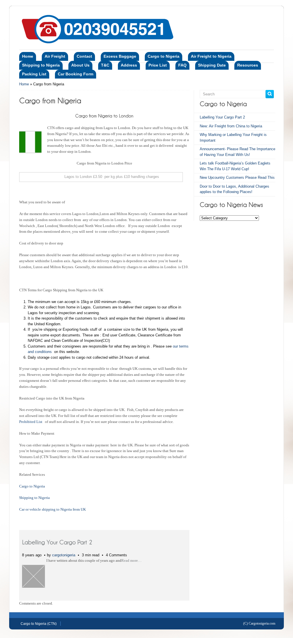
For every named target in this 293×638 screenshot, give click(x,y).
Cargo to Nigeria (163, 56)
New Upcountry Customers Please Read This (237, 177)
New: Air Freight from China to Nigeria (231, 126)
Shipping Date (212, 65)
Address (129, 65)
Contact (84, 56)
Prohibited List (31, 422)
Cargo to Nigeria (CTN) (39, 624)
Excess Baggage (120, 56)
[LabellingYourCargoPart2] (57, 541)
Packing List (34, 74)
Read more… (131, 560)
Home (27, 56)
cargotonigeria (63, 555)
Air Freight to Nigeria (211, 56)
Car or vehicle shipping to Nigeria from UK (52, 509)
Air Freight (55, 56)
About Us (80, 65)
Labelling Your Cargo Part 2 (222, 117)
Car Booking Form (75, 74)
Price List (158, 65)
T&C (105, 65)
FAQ (182, 65)
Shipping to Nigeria (41, 65)
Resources (247, 65)
